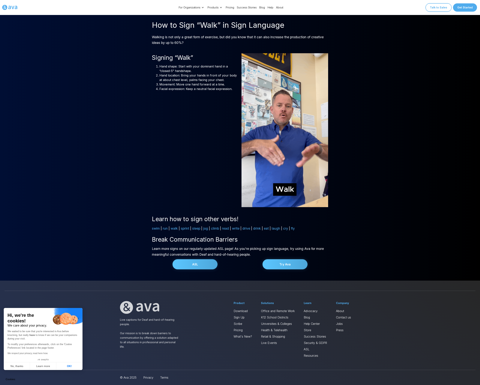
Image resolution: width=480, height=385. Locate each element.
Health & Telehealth (274, 330)
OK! (69, 366)
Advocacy (311, 311)
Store (307, 330)
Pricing (230, 7)
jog (205, 228)
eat (266, 228)
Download (241, 311)
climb (215, 228)
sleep (196, 228)
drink (257, 228)
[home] (9, 7)
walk (174, 228)
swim (156, 228)
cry (285, 228)
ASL (195, 264)
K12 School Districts (274, 317)
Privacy (148, 377)
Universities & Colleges (276, 324)
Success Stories (247, 7)
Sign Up (239, 317)
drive (246, 228)
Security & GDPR (315, 343)
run (165, 228)
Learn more (43, 366)
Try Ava (285, 264)
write (235, 228)
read (225, 228)
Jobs (339, 324)
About (279, 7)
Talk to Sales (438, 7)
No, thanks (16, 366)
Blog (262, 7)
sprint (185, 228)
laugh (276, 228)
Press (340, 330)
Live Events (269, 343)
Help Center (312, 324)
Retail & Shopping (273, 336)
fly (293, 228)
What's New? (243, 336)
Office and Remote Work (278, 311)
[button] (192, 7)
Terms (164, 377)
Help (270, 7)
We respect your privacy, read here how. (28, 353)
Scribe (238, 324)
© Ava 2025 (128, 377)
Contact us (343, 317)
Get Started (465, 7)
